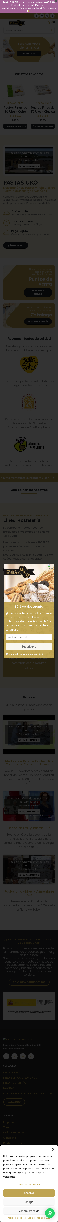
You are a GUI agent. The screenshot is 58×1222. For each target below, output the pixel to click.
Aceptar (29, 1193)
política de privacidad (31, 654)
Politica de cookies (17, 1217)
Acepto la (26, 654)
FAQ (30, 11)
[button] (53, 1149)
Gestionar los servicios (29, 1184)
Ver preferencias (29, 1211)
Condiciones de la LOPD (39, 1217)
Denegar (29, 1202)
